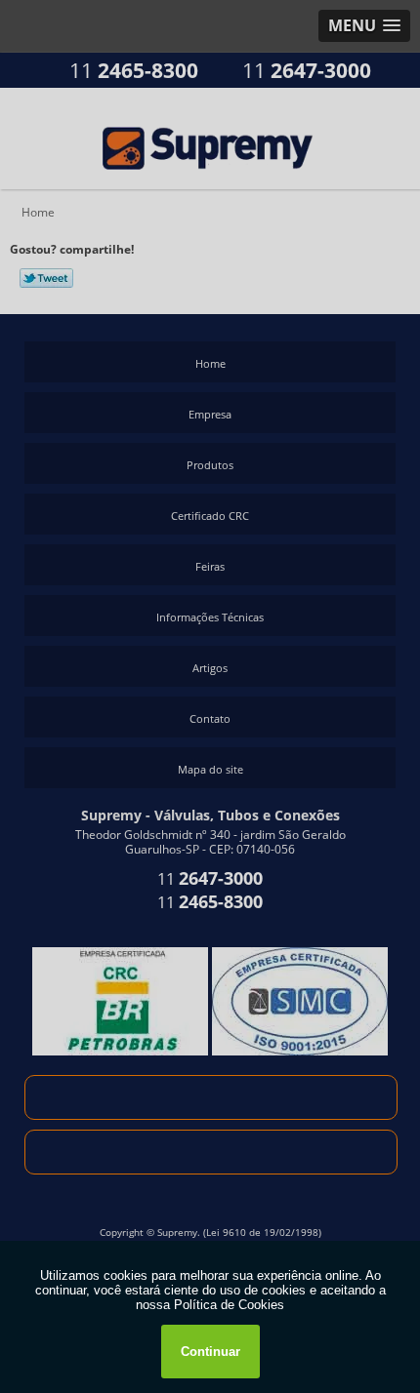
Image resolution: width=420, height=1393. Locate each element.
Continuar (210, 1351)
